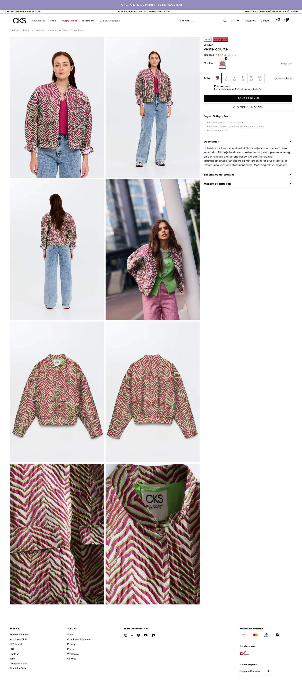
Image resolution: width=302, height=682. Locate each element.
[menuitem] (38, 20)
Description (211, 142)
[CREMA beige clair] (222, 63)
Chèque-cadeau (19, 663)
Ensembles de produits (219, 174)
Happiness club (18, 639)
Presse (70, 649)
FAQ (12, 649)
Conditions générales (79, 639)
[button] (38, 20)
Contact (14, 654)
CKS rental (16, 644)
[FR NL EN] (236, 20)
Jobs (12, 658)
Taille (207, 78)
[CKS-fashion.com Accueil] (19, 20)
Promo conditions (19, 634)
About (70, 634)
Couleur (209, 63)
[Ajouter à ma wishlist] (287, 39)
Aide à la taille (18, 668)
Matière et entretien (217, 183)
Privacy (71, 644)
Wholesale (73, 654)
